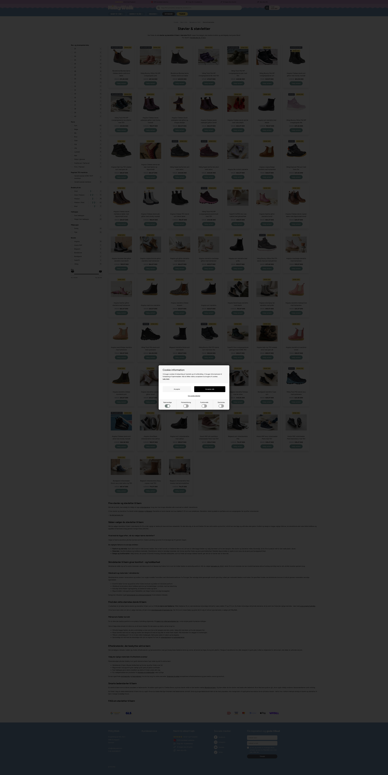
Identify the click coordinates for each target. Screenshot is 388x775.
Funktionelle (204, 402)
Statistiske (221, 402)
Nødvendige (167, 402)
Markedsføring (186, 402)
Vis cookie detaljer (194, 396)
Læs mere (166, 379)
